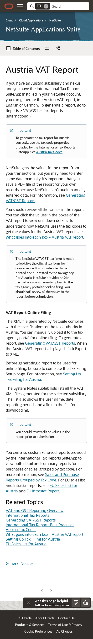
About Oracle (44, 618)
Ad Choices (64, 631)
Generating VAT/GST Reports (50, 343)
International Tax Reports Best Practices (40, 524)
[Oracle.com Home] (9, 6)
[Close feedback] (28, 602)
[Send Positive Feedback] (85, 602)
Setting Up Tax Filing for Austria (33, 539)
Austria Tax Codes (49, 152)
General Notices (19, 563)
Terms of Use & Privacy (65, 625)
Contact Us (66, 618)
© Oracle (24, 618)
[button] (20, 6)
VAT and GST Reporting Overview (34, 510)
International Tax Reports (27, 515)
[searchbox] (69, 6)
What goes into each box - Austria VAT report (44, 237)
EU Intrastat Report (42, 490)
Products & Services (29, 625)
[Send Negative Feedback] (76, 602)
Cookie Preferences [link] (38, 631)
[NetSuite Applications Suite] (47, 48)
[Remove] (46, 6)
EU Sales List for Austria (26, 543)
